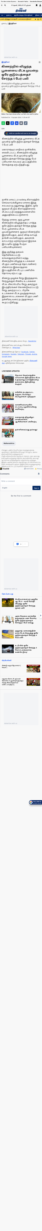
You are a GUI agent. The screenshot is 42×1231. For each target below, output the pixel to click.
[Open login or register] (40, 5)
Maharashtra (9, 443)
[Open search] (5, 5)
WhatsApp (16, 348)
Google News (7, 357)
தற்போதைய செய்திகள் (23, 15)
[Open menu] (1, 5)
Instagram (6, 354)
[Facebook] (12, 123)
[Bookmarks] (36, 5)
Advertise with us (10, 57)
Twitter (32, 352)
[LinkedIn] (16, 123)
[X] (8, 123)
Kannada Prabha (23, 1)
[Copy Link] (25, 123)
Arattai (34, 354)
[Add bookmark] (40, 62)
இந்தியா (5, 62)
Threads (28, 354)
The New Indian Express (8, 1)
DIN (2, 129)
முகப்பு (8, 15)
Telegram (20, 354)
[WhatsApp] (3, 123)
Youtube (13, 354)
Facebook (24, 352)
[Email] (21, 123)
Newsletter (32, 341)
